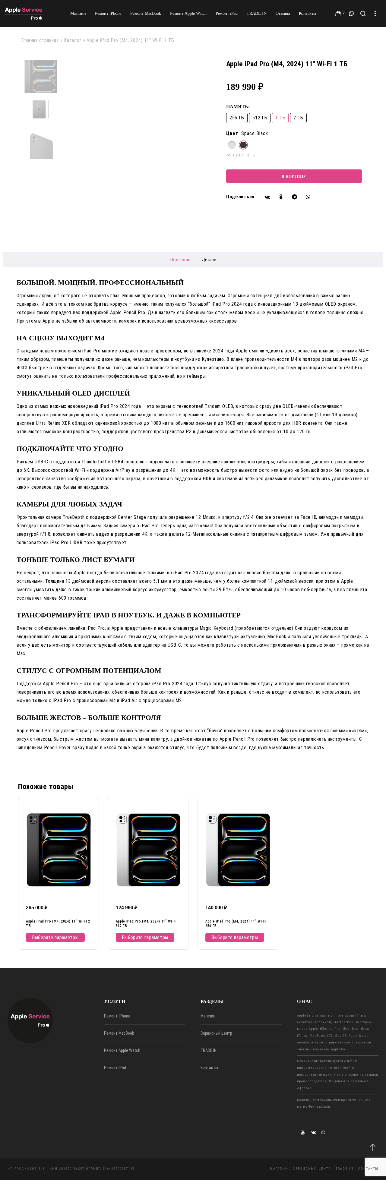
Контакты (209, 1067)
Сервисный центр (216, 1033)
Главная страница (40, 40)
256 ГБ (236, 118)
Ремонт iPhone (117, 1016)
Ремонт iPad (115, 1067)
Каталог (72, 40)
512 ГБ (259, 118)
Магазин (208, 1016)
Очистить (244, 155)
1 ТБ (280, 118)
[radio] (231, 145)
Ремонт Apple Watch (122, 1050)
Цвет (232, 133)
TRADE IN (209, 1050)
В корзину (294, 176)
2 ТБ (298, 118)
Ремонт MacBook (119, 1033)
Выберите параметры (55, 937)
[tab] (180, 259)
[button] (267, 197)
